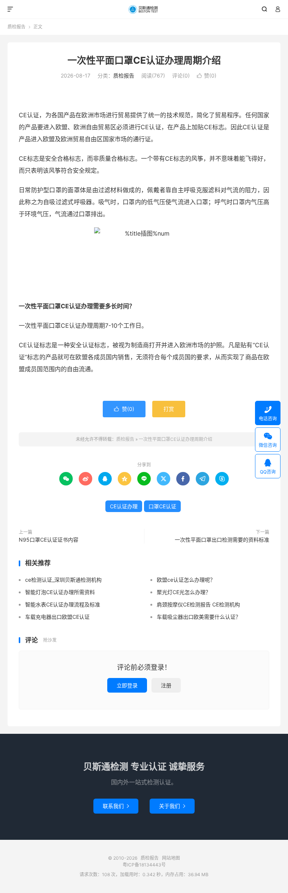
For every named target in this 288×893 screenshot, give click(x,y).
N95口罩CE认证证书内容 (48, 539)
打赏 (169, 409)
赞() (206, 75)
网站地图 (171, 858)
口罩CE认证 (162, 506)
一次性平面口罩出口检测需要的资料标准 (222, 539)
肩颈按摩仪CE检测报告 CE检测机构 (198, 604)
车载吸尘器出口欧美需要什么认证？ (199, 617)
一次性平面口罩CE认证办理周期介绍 (144, 60)
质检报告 (144, 9)
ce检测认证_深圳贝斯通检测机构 (63, 579)
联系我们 (116, 806)
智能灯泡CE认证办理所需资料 (60, 592)
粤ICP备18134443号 (144, 865)
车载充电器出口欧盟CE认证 (57, 617)
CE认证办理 (124, 506)
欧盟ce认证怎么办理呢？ (186, 579)
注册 (166, 685)
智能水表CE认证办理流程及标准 (62, 604)
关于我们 (172, 806)
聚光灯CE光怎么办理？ (184, 592)
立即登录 (127, 685)
